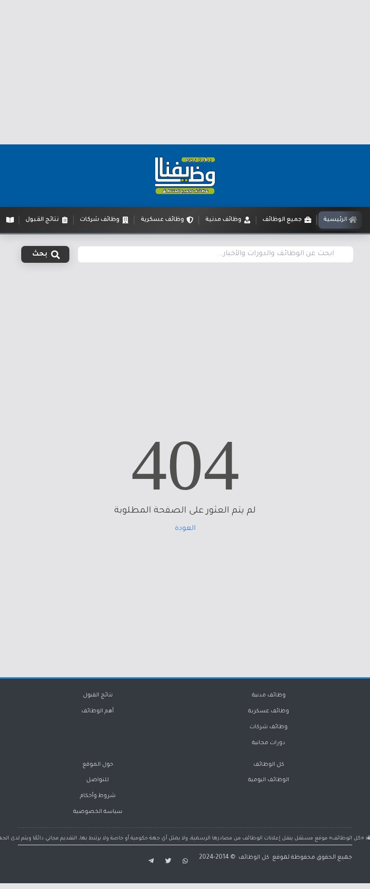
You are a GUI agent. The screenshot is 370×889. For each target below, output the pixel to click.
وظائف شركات (269, 727)
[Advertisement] (185, 72)
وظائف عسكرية (268, 712)
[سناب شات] (186, 862)
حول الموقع (97, 765)
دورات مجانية (268, 743)
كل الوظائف (268, 765)
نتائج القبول (98, 696)
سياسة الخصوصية (97, 812)
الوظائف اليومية (268, 780)
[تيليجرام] (150, 862)
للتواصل (97, 780)
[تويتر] (168, 862)
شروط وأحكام (98, 796)
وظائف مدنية (269, 696)
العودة (185, 529)
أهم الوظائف (97, 712)
